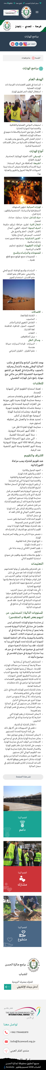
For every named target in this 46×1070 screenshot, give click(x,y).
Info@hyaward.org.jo (22, 1041)
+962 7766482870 (19, 1032)
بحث (5, 3)
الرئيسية (37, 58)
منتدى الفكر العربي (19, 1050)
